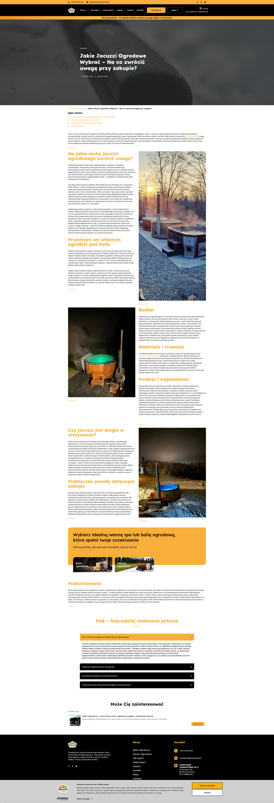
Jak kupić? (95, 10)
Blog (84, 108)
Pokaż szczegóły (83, 799)
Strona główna (74, 108)
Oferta (83, 10)
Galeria (130, 10)
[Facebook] (197, 2)
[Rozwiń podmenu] (88, 10)
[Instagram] (201, 2)
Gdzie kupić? (108, 10)
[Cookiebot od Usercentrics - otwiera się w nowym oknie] (62, 798)
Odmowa (207, 792)
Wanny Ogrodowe (142, 754)
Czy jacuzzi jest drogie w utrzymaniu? (86, 120)
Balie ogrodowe (192, 136)
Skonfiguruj (156, 10)
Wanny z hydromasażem (149, 356)
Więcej (120, 10)
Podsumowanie (77, 126)
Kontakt (140, 10)
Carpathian (83, 48)
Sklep (173, 10)
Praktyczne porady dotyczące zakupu (86, 123)
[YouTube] (205, 2)
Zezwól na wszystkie (207, 786)
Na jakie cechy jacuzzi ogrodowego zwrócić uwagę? (92, 117)
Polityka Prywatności (139, 779)
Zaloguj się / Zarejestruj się (198, 12)
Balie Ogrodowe (141, 750)
